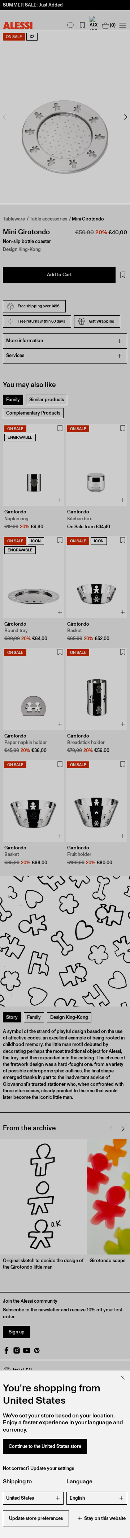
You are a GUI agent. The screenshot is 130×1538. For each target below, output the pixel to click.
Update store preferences (36, 1518)
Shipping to (17, 1481)
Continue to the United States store (45, 1446)
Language (79, 1481)
